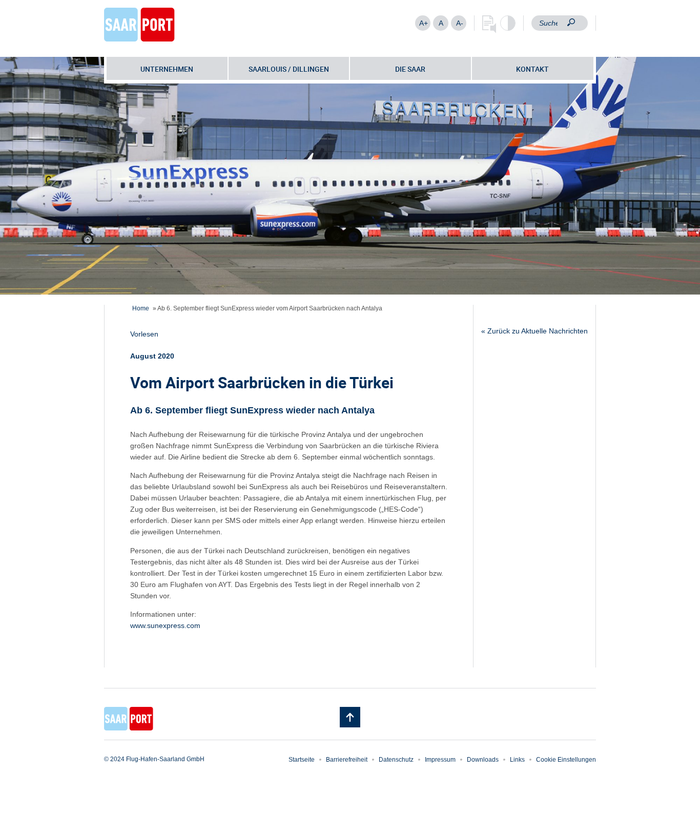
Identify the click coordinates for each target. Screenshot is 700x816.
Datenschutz (396, 759)
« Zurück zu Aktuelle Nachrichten (534, 331)
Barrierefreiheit (346, 759)
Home (140, 308)
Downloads (483, 759)
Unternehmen (166, 69)
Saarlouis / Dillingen (289, 69)
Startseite (302, 759)
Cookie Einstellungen (566, 759)
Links (517, 759)
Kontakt (532, 69)
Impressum (440, 759)
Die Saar (410, 69)
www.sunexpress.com (165, 625)
